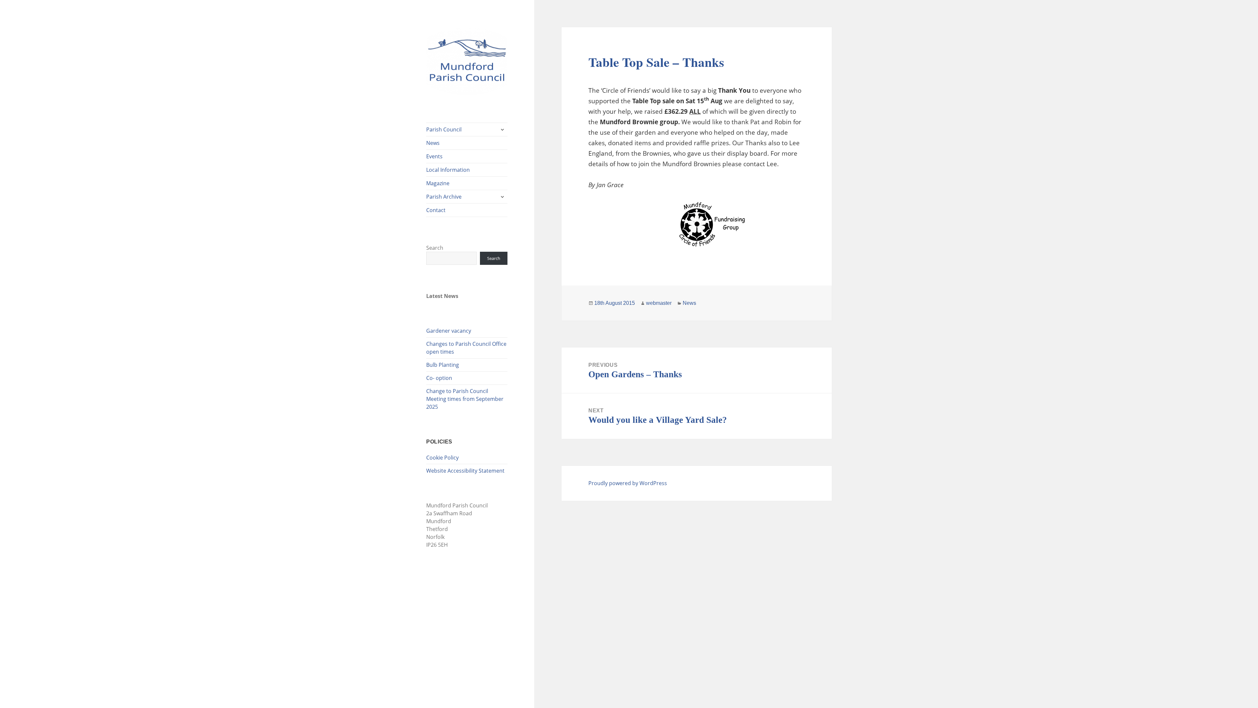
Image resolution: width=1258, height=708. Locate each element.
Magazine (437, 183)
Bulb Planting (442, 364)
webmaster (659, 303)
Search (434, 247)
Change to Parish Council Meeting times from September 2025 (465, 398)
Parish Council (444, 129)
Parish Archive (444, 196)
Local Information (448, 169)
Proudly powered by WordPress (627, 483)
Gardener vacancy (448, 330)
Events (434, 156)
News (433, 143)
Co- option (439, 378)
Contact (436, 210)
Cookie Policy (442, 457)
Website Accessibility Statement (465, 470)
